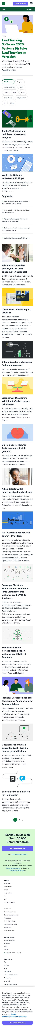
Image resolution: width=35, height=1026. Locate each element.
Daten (6, 92)
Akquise (20, 82)
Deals (14, 92)
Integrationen (21, 98)
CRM (21, 87)
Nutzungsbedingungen (13, 868)
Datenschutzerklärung (17, 870)
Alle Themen (8, 82)
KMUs (12, 103)
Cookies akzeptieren (17, 1023)
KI (4, 103)
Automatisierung (9, 87)
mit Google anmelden (19, 854)
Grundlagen (8, 98)
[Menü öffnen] (31, 3)
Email (23, 92)
